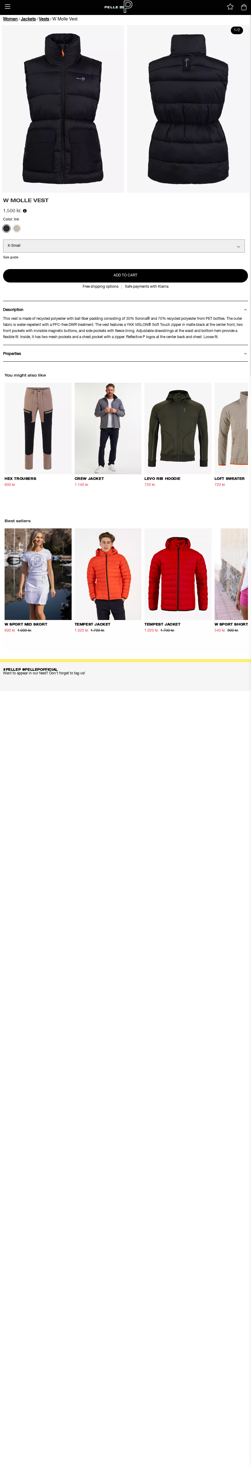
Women (10, 19)
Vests (44, 19)
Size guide (10, 257)
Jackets (28, 19)
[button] (8, 7)
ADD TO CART (125, 275)
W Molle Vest (64, 19)
